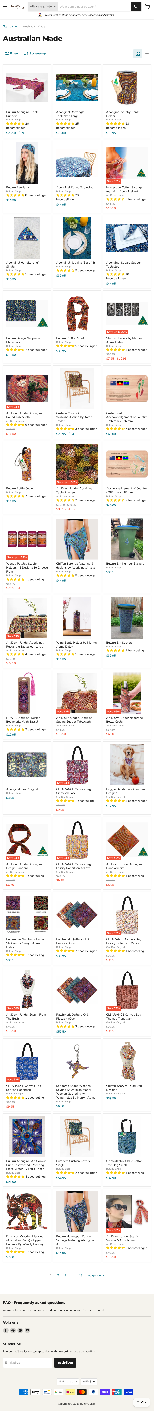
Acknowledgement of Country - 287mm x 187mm (126, 490)
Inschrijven (65, 1362)
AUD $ (87, 1381)
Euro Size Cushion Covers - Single (74, 1163)
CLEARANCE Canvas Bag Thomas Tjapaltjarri (123, 1017)
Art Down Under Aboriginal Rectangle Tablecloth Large (24, 645)
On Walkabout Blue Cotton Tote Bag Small (124, 1163)
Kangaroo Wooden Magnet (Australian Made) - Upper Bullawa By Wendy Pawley (25, 1240)
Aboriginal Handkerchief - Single (23, 265)
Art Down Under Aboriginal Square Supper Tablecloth (74, 720)
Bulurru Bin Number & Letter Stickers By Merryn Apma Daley (25, 943)
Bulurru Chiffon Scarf (70, 338)
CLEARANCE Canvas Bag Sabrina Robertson (23, 1088)
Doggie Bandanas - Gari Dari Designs (125, 791)
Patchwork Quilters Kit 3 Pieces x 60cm (72, 1017)
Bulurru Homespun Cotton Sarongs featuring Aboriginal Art (75, 1240)
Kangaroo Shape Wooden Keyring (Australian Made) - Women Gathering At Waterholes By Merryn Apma (76, 1092)
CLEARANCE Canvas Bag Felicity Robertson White (123, 941)
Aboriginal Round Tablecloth (75, 187)
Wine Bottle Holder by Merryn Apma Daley (76, 645)
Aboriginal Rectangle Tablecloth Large (70, 114)
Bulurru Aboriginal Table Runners (22, 114)
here (91, 1310)
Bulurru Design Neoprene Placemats (23, 340)
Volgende (95, 1275)
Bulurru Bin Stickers (119, 643)
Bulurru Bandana (17, 187)
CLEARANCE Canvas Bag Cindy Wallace (73, 791)
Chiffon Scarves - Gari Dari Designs (124, 1088)
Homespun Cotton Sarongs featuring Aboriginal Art (124, 189)
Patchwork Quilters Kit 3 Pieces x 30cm (72, 941)
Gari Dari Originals (116, 797)
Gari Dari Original (65, 797)
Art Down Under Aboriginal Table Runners (74, 490)
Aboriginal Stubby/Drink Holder (122, 114)
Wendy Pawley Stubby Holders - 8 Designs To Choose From (27, 567)
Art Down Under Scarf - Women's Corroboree (122, 1238)
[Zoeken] (136, 6)
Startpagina (11, 26)
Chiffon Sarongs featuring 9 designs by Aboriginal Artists (75, 566)
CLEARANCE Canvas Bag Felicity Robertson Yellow (73, 866)
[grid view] (137, 53)
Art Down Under (115, 195)
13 (81, 1275)
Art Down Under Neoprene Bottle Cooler (124, 720)
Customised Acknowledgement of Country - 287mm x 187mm (126, 417)
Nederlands (66, 1381)
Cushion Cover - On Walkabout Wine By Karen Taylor (74, 417)
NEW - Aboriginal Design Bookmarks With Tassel (23, 720)
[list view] (146, 53)
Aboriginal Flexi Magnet (22, 789)
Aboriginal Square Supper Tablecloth (123, 265)
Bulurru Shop (13, 119)
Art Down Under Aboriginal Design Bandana (24, 866)
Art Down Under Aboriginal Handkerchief (124, 866)
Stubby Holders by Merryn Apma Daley (124, 340)
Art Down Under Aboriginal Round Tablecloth (24, 415)
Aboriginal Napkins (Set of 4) (75, 263)
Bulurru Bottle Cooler (20, 488)
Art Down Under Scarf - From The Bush (26, 1017)
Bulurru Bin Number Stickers (125, 564)
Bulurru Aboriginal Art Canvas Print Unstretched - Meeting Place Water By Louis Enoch (26, 1165)
